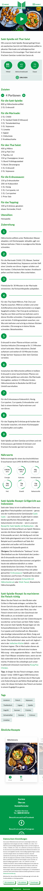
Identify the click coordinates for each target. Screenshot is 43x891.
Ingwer (20, 705)
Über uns (21, 802)
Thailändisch (7, 705)
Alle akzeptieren (9, 882)
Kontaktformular (21, 806)
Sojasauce (29, 700)
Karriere (21, 799)
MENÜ (6, 4)
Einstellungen (34, 882)
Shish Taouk (24, 582)
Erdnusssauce (16, 573)
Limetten (6, 720)
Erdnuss (32, 715)
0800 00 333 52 (23, 813)
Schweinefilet (8, 715)
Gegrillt (6, 710)
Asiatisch (6, 700)
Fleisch (17, 700)
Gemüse (21, 715)
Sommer (17, 710)
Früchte (28, 710)
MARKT (38, 4)
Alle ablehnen (22, 882)
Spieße (30, 705)
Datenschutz (17, 889)
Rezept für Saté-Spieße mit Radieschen (17, 526)
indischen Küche (17, 643)
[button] (36, 761)
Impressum (26, 889)
